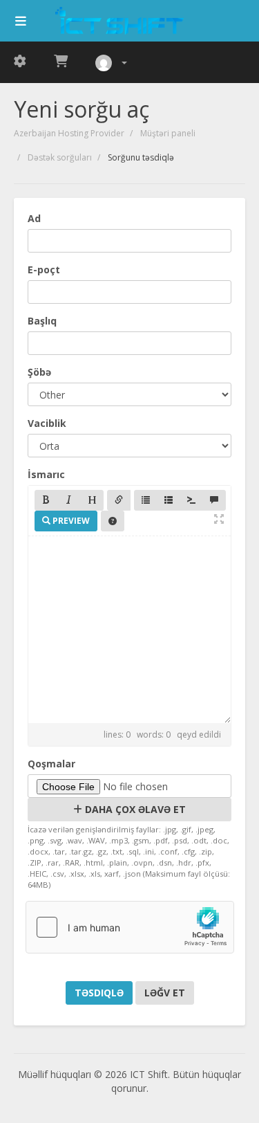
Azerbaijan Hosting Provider (69, 133)
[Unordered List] (145, 500)
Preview (70, 521)
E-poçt (44, 269)
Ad (34, 218)
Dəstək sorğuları (60, 157)
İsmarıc (46, 474)
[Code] (191, 500)
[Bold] (46, 500)
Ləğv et (164, 992)
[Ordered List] (168, 500)
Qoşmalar (51, 763)
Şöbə (39, 371)
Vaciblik (47, 423)
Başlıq (42, 320)
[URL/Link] (119, 500)
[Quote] (214, 500)
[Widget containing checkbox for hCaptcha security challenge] (130, 927)
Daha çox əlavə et (134, 809)
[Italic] (69, 500)
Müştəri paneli (167, 133)
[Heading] (92, 500)
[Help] (112, 521)
